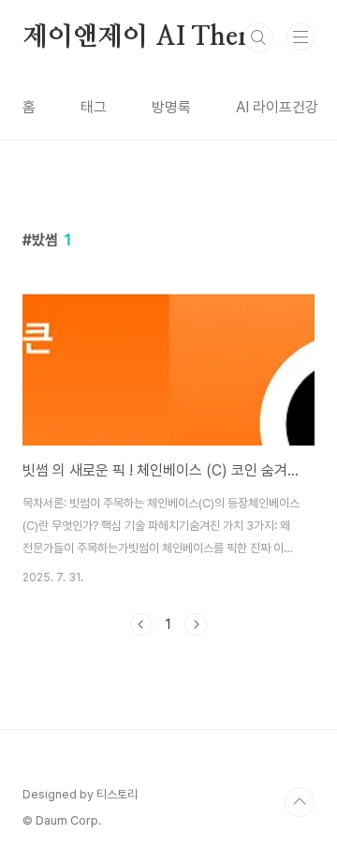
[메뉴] (300, 36)
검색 (258, 37)
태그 (94, 107)
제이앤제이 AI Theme (147, 37)
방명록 (171, 107)
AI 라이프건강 (277, 107)
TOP (300, 802)
